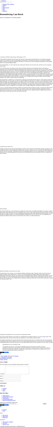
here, (44, 336)
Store (4, 6)
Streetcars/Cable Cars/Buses (8, 4)
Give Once (5, 423)
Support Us (5, 11)
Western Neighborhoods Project (9, 400)
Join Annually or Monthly (8, 421)
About (4, 10)
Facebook (5, 388)
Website (1, 380)
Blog (4, 8)
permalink (16, 356)
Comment (2, 373)
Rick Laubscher (17, 17)
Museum (4, 5)
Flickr (4, 390)
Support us (4, 0)
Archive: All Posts (3, 359)
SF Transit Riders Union (8, 399)
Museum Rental (6, 7)
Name (1, 376)
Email (1, 378)
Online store (5, 417)
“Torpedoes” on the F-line (6, 357)
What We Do (5, 416)
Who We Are (5, 415)
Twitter (4, 389)
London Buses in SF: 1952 (6, 358)
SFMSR (5, 356)
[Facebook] (26, 353)
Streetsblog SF (6, 398)
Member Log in (6, 424)
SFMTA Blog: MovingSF (8, 396)
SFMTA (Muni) (6, 395)
